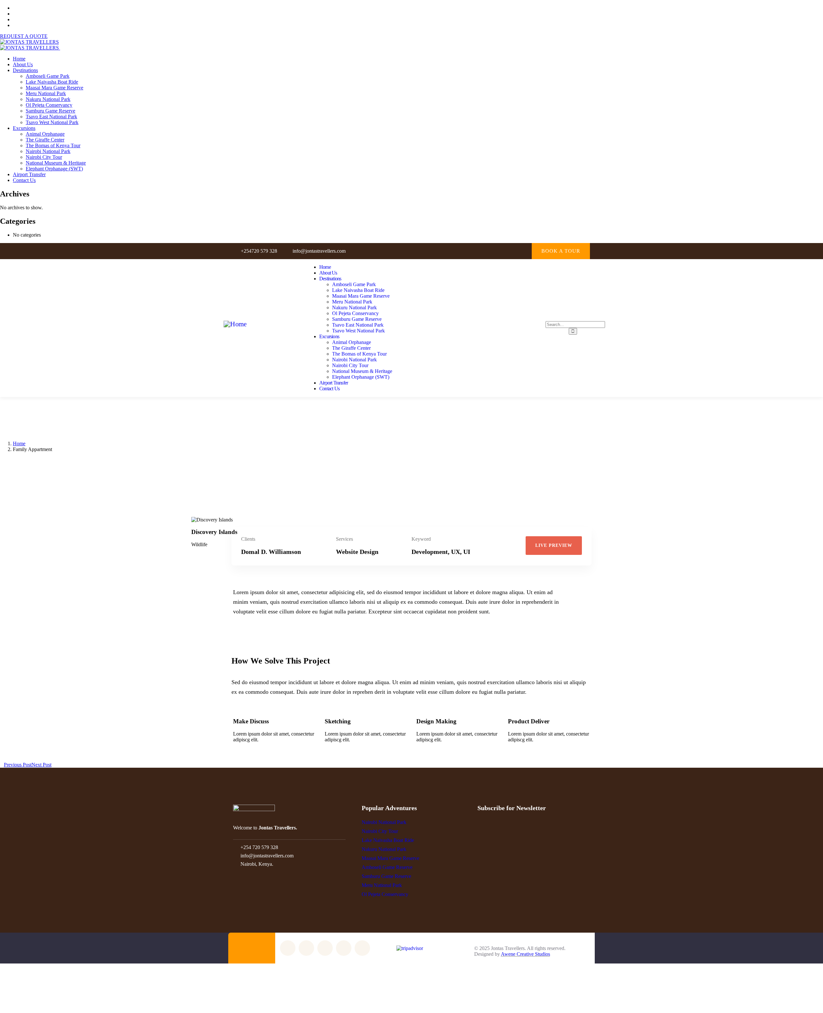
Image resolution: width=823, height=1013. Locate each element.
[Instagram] (497, 251)
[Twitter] (471, 251)
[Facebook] (484, 251)
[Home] (235, 324)
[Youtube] (510, 251)
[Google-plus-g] (524, 251)
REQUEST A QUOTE (24, 36)
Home (19, 443)
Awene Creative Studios (525, 954)
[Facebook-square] (306, 948)
